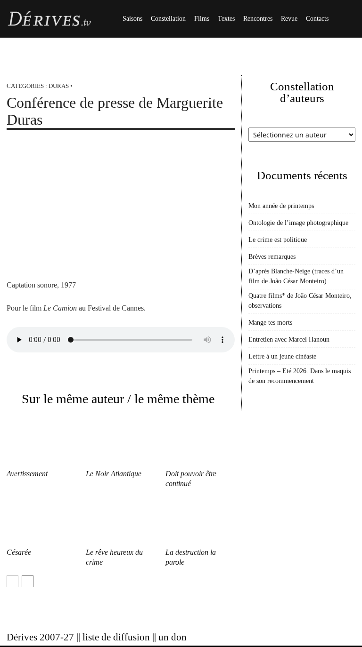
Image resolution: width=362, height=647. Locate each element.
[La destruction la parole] (200, 520)
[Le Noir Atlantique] (120, 441)
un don (172, 637)
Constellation (168, 18)
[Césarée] (41, 520)
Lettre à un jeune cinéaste (282, 356)
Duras (59, 85)
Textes (226, 18)
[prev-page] (12, 581)
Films (201, 18)
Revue (289, 18)
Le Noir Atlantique (113, 474)
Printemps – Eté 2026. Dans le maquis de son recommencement (299, 375)
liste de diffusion (116, 637)
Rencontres (257, 18)
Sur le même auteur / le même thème (118, 398)
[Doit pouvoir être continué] (200, 441)
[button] (344, 19)
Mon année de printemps (281, 205)
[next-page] (27, 581)
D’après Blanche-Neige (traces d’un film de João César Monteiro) (296, 276)
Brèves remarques (272, 256)
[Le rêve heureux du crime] (120, 520)
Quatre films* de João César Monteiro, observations (300, 300)
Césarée (19, 552)
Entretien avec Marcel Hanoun (288, 339)
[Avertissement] (41, 441)
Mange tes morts (270, 322)
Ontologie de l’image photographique (298, 222)
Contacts (317, 18)
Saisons (132, 18)
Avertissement (27, 474)
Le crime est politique (277, 239)
